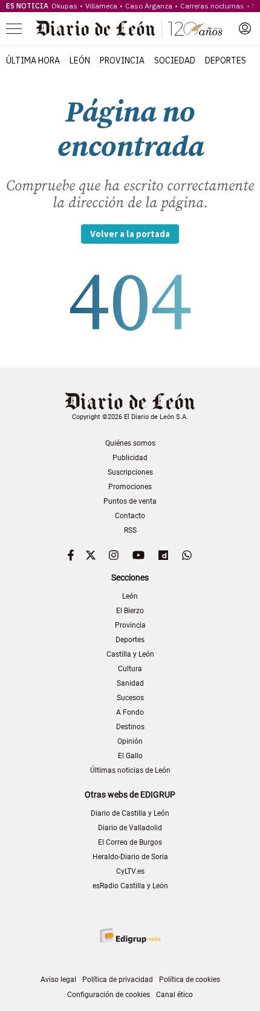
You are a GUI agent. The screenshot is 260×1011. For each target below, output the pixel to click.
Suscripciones (130, 472)
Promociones (130, 487)
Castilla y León (130, 654)
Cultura (130, 669)
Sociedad (174, 60)
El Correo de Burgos (130, 842)
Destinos (130, 727)
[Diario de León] (129, 28)
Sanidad (130, 683)
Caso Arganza (148, 5)
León (80, 60)
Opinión (130, 741)
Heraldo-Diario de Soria (130, 857)
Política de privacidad (117, 979)
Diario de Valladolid (130, 828)
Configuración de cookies (108, 994)
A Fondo (130, 712)
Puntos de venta (130, 501)
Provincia (122, 60)
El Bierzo (130, 610)
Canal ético (174, 994)
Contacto (130, 516)
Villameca (101, 5)
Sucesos (130, 698)
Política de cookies (189, 979)
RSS (130, 530)
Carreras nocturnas (212, 5)
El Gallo (130, 756)
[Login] (245, 28)
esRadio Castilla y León (130, 886)
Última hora (33, 60)
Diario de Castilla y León (130, 813)
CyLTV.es (130, 871)
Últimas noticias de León (130, 770)
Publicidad (130, 457)
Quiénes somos (130, 443)
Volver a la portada (130, 234)
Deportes (225, 60)
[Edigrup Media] (130, 935)
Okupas (64, 5)
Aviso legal (58, 979)
